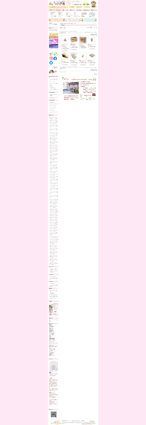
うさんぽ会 (50, 281)
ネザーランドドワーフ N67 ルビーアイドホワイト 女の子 (54, 142)
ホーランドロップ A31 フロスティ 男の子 (54, 225)
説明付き (61, 27)
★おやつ (50, 337)
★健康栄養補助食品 (52, 338)
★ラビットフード (51, 332)
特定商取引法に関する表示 (76, 420)
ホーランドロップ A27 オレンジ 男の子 (54, 231)
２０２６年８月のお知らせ (54, 80)
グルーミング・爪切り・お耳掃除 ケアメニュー (54, 269)
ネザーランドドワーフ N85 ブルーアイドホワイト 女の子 (54, 260)
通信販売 (50, 288)
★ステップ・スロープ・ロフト (53, 319)
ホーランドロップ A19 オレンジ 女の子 (53, 123)
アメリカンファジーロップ (54, 112)
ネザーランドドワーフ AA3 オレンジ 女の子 (54, 209)
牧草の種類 (52, 293)
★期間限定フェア (51, 331)
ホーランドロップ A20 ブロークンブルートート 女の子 (54, 151)
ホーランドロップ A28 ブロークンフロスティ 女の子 (54, 233)
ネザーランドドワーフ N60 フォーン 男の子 (54, 118)
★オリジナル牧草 (51, 333)
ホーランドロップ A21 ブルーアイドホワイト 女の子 (54, 155)
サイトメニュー (52, 81)
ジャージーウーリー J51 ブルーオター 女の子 (54, 237)
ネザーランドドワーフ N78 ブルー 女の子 (53, 246)
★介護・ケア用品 (51, 339)
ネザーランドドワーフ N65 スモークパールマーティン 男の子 (54, 138)
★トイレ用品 (51, 350)
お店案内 (82, 420)
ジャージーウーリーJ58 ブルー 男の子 (54, 177)
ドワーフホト (52, 110)
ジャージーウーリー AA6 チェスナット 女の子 (54, 212)
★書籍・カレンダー (52, 355)
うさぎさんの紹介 (52, 92)
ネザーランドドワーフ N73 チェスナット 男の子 (54, 162)
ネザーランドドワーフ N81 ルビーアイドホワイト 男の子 (54, 242)
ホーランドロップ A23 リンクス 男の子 (54, 165)
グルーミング (51, 266)
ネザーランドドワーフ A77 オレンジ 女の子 (54, 220)
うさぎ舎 (61, 23)
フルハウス (71, 43)
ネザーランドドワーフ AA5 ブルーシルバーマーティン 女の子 (54, 206)
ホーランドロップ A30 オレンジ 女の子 (54, 228)
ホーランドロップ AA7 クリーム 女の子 (54, 172)
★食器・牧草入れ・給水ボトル (53, 346)
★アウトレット (51, 327)
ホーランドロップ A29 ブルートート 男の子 (54, 223)
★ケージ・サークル (52, 340)
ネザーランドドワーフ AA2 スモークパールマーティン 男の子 (54, 202)
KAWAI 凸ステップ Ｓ (91, 60)
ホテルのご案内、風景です (54, 279)
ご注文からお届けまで (53, 294)
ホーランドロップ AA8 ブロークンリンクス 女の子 (54, 168)
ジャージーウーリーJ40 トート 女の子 (54, 186)
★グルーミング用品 (52, 349)
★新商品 (50, 325)
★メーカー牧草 (51, 334)
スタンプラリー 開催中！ (53, 84)
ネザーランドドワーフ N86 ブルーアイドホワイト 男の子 (54, 256)
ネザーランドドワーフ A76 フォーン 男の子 (54, 217)
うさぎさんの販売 (52, 100)
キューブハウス (81, 44)
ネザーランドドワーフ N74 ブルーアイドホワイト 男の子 (54, 158)
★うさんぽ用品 (51, 352)
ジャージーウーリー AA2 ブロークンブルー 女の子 (54, 239)
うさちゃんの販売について (54, 90)
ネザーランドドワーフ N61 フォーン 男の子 (54, 120)
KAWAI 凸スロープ (73, 60)
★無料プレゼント (51, 328)
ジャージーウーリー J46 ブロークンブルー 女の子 (54, 196)
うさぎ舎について (53, 87)
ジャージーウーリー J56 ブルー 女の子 (54, 174)
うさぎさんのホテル (53, 276)
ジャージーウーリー (53, 107)
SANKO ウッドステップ (82, 60)
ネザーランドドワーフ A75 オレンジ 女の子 (54, 215)
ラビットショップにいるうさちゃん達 (54, 98)
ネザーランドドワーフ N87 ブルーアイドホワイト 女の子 (54, 263)
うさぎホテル (51, 274)
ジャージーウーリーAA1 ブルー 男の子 (54, 136)
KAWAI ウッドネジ (91, 44)
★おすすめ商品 (51, 326)
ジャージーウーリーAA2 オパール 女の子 (54, 183)
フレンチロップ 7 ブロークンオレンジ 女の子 (54, 133)
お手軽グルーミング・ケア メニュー (54, 272)
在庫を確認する (83, 46)
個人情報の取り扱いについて (66, 420)
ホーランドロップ (53, 105)
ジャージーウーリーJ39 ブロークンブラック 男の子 (54, 180)
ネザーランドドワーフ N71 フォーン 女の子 (54, 148)
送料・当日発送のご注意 (54, 296)
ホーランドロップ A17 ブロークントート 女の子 (54, 126)
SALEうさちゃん (52, 102)
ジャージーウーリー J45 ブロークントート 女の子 (54, 192)
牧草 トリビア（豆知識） (53, 291)
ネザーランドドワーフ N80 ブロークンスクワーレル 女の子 (54, 252)
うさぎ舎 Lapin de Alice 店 (53, 76)
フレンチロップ (52, 108)
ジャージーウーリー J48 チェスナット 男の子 (54, 200)
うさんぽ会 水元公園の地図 (54, 286)
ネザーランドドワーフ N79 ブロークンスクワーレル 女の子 (54, 249)
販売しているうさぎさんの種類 (54, 95)
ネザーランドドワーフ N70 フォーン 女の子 (54, 146)
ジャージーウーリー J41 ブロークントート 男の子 (54, 189)
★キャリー (50, 351)
